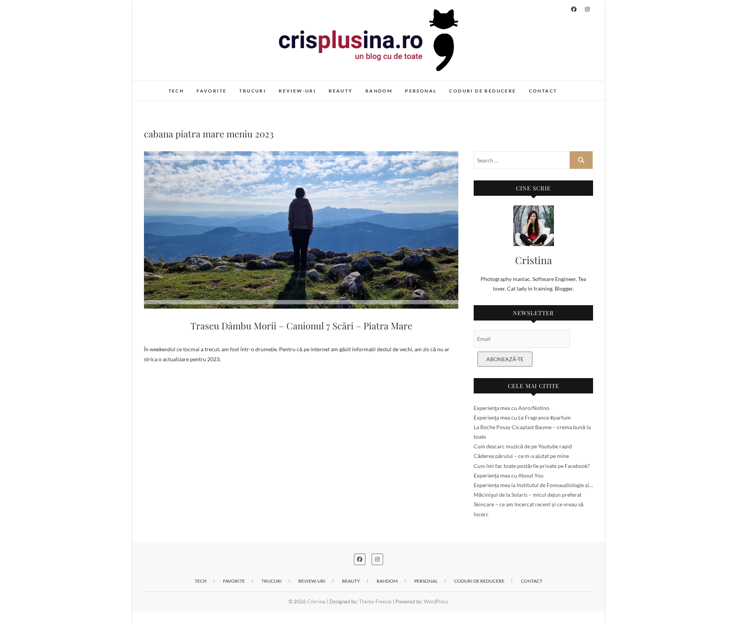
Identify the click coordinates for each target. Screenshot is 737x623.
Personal (420, 91)
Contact (543, 91)
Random (378, 91)
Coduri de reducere (482, 91)
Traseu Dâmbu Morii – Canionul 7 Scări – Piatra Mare (301, 325)
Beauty (340, 91)
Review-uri (297, 91)
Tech (176, 91)
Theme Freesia (375, 601)
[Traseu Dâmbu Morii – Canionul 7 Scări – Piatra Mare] (301, 230)
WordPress (436, 601)
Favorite (211, 91)
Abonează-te (505, 359)
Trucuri (252, 91)
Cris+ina (162, 87)
